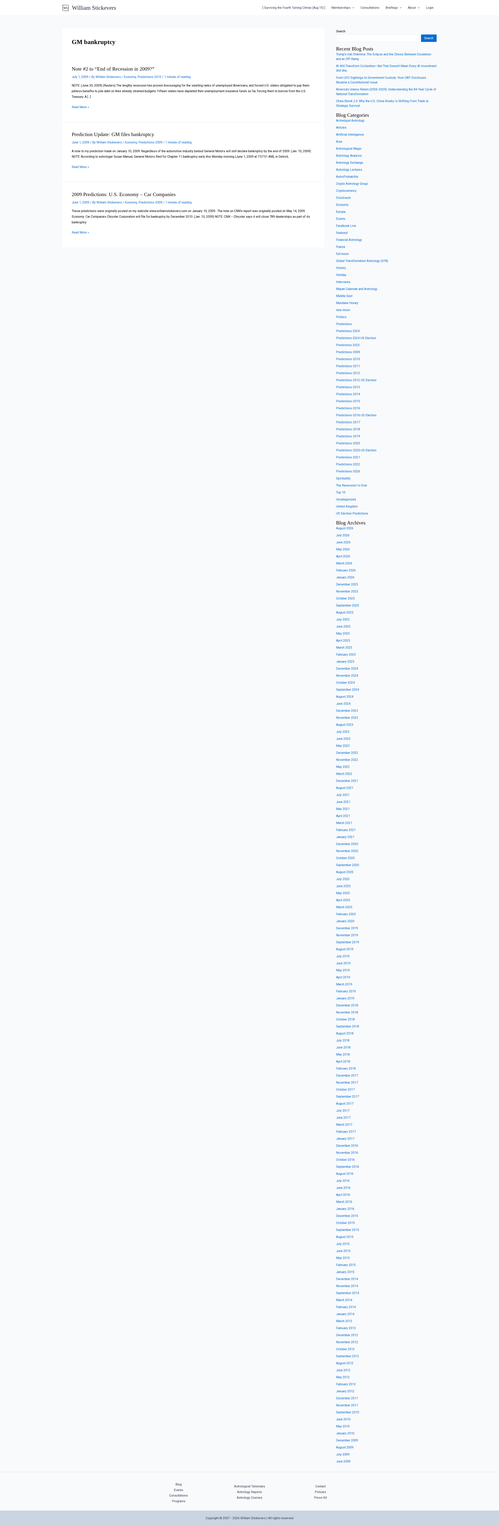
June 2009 (343, 1461)
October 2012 (345, 1349)
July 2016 (342, 1181)
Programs (178, 1501)
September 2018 (347, 1026)
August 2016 (344, 1174)
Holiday (341, 275)
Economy (130, 77)
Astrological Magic (349, 148)
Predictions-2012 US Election (356, 380)
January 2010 (345, 1433)
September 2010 (347, 1412)
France (340, 247)
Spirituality (343, 478)
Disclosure (343, 198)
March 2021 (344, 823)
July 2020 (342, 879)
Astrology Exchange (349, 162)
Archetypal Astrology (350, 120)
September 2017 (347, 1096)
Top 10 (340, 492)
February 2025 (346, 654)
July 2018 (342, 1040)
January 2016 (345, 1209)
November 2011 (347, 1405)
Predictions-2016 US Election (356, 415)
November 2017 (347, 1082)
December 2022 (347, 753)
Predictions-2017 (348, 422)
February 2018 (346, 1068)
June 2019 (343, 963)
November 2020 (347, 851)
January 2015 (345, 1272)
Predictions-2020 (348, 443)
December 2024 (347, 668)
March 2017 (344, 1124)
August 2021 (344, 788)
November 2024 (347, 675)
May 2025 (343, 633)
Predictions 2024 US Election (356, 338)
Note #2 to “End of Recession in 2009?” (113, 69)
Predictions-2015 (348, 401)
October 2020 (345, 858)
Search (340, 31)
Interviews (343, 282)
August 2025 (344, 612)
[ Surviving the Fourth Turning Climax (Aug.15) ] (294, 8)
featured (342, 233)
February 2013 (346, 1328)
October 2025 (345, 598)
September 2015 (347, 1230)
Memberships (340, 8)
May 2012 (343, 1377)
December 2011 (347, 1398)
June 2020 (343, 886)
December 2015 (347, 1216)
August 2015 (344, 1237)
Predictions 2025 (348, 345)
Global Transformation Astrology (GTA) (362, 261)
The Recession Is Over (351, 485)
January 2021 (345, 837)
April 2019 (343, 977)
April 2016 (343, 1195)
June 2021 (343, 802)
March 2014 (344, 1300)
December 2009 (347, 1440)
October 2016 (345, 1160)
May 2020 (343, 893)
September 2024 (347, 689)
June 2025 (343, 626)
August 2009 (344, 1447)
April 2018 (343, 1061)
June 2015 (343, 1251)
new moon (343, 310)
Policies (320, 1492)
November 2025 (347, 591)
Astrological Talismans (249, 1486)
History (341, 268)
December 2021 (347, 781)
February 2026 (346, 570)
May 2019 (343, 970)
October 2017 (345, 1089)
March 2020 (344, 907)
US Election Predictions (352, 513)
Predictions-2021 (348, 457)
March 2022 (344, 774)
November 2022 (347, 760)
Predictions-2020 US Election (356, 450)
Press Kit (320, 1497)
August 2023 (344, 725)
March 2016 (344, 1202)
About (412, 8)
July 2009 (342, 1454)
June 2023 (343, 739)
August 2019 (344, 949)
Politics (341, 317)
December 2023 (347, 711)
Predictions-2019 (348, 436)
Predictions (344, 324)
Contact (320, 1486)
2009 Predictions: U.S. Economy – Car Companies (124, 194)
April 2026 (343, 556)
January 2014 (345, 1314)
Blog (178, 1484)
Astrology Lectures (349, 170)
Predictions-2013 (348, 387)
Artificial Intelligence (350, 134)
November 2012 (347, 1342)
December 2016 (347, 1146)
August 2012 (344, 1363)
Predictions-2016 (348, 408)
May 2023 (343, 746)
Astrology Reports (249, 1492)
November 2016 (347, 1153)
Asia (339, 141)
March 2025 (344, 647)
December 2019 (347, 928)
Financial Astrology (349, 240)
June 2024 (343, 704)
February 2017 (346, 1131)
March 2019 (344, 984)
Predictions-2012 (348, 373)
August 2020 (344, 872)
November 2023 (347, 718)
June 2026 (343, 542)
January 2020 (345, 921)
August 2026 (344, 528)
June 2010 (343, 1419)
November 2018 (347, 1012)
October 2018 (345, 1019)
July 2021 (342, 795)
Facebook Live (346, 226)
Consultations (370, 8)
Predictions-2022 (348, 464)
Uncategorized (346, 499)
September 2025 (347, 605)
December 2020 (347, 844)
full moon (342, 254)
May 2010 (343, 1426)
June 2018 (343, 1047)
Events (340, 219)
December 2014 (347, 1279)
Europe (341, 212)
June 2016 (343, 1188)
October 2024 (345, 682)
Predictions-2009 (150, 142)
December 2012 (347, 1335)
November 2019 (347, 935)
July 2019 (342, 956)
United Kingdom (347, 506)
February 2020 (346, 914)
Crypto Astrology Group (352, 184)
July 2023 (342, 732)
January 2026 (345, 577)
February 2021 (346, 830)
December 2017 (347, 1075)
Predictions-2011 (348, 366)
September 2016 (347, 1167)
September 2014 (347, 1293)
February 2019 (346, 991)
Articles (341, 127)
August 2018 (344, 1033)
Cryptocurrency (346, 191)
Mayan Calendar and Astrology (356, 289)
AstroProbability (347, 177)
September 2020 (347, 865)
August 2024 (344, 696)
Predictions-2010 (149, 77)
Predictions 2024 (348, 331)
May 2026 (343, 549)
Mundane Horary (347, 303)
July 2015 (342, 1244)
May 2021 (343, 809)
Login (430, 8)
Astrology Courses (249, 1497)
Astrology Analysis (349, 155)
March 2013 (344, 1321)
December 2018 (347, 1005)
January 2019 (345, 998)
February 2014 (346, 1307)
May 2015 (343, 1258)
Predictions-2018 (348, 429)
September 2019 (347, 942)
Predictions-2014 (348, 394)
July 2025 (342, 619)
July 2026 (342, 535)
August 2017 (344, 1103)
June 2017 (343, 1117)
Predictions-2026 (348, 471)
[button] (352, 8)
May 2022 (343, 767)
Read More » (80, 107)
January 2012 (345, 1391)
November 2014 (347, 1286)
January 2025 (345, 661)
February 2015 (346, 1265)
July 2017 (342, 1110)
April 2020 (343, 900)
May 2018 (343, 1054)
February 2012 (346, 1384)
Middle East (344, 296)
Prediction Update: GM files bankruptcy (113, 134)
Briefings (392, 8)
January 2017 (345, 1139)
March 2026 (344, 563)
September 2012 (347, 1356)
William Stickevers (94, 7)
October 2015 (345, 1223)
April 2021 (343, 816)
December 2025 (347, 584)
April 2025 (343, 640)
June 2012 (343, 1370)
